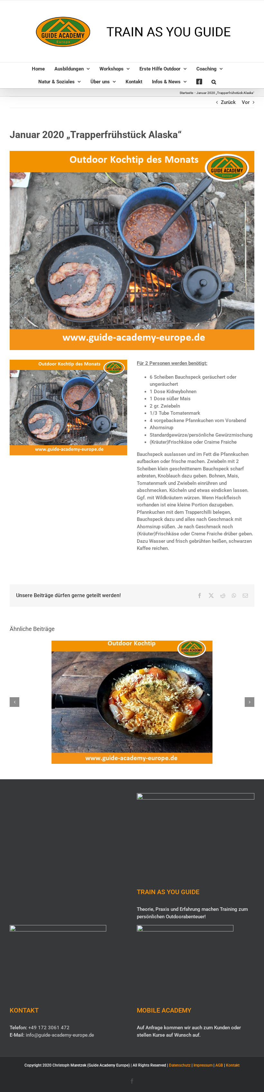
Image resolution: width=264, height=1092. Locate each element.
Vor (246, 102)
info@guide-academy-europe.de (60, 1035)
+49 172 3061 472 (49, 1028)
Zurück (228, 102)
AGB (219, 1065)
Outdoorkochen (132, 696)
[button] (214, 81)
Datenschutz (180, 1065)
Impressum (202, 1065)
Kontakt (233, 1065)
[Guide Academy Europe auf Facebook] (199, 81)
